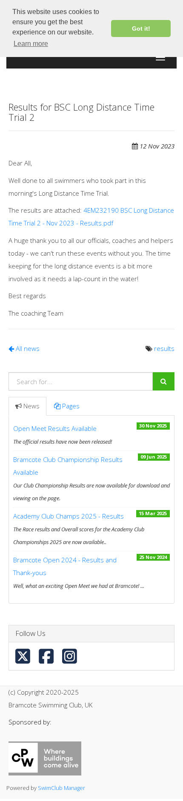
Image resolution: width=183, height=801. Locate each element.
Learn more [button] (31, 43)
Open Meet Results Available (55, 428)
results (164, 348)
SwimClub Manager (61, 788)
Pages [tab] (71, 406)
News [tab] (31, 406)
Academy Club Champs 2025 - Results (68, 516)
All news (27, 348)
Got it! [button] (141, 28)
